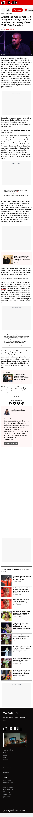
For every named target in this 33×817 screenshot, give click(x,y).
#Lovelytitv (6, 342)
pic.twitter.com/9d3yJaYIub (10, 193)
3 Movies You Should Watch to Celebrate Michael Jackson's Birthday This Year (22, 577)
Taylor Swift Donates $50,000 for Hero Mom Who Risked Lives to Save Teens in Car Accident (22, 590)
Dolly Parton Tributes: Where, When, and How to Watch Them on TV (22, 660)
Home (2, 13)
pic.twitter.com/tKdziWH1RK (16, 342)
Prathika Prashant (8, 29)
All (8, 10)
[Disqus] (16, 515)
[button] (32, 54)
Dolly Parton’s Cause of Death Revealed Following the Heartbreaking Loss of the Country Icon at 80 (22, 673)
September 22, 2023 (24, 195)
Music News (9, 13)
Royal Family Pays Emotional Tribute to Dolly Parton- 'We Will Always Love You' (22, 648)
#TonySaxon (24, 341)
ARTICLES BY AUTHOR (11, 443)
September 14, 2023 (19, 345)
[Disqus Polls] (16, 469)
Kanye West (5, 58)
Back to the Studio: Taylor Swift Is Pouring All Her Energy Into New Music (21, 601)
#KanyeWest (17, 341)
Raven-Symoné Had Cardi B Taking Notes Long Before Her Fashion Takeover (21, 613)
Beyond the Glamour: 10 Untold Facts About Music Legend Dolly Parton (21, 636)
